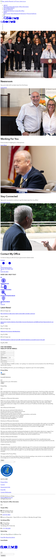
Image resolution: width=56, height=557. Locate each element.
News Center (7, 13)
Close (2, 383)
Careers (3, 484)
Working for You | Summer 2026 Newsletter (10, 331)
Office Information (24, 6)
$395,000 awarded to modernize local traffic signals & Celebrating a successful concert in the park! (23, 339)
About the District (8, 6)
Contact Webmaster (6, 492)
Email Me (3, 489)
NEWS (5, 12)
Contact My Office (19, 11)
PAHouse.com (7, 16)
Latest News (4, 87)
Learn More (4, 145)
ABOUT (6, 5)
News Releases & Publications (18, 13)
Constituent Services (9, 11)
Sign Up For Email (5, 202)
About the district (10, 537)
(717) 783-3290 (6, 528)
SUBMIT (3, 374)
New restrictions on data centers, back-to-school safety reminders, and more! (18, 313)
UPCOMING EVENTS (9, 8)
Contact (3, 260)
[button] (4, 263)
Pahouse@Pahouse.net (7, 497)
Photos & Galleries (31, 13)
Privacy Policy (4, 370)
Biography (16, 6)
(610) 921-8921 (6, 514)
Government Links (5, 487)
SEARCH (3, 555)
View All (3, 304)
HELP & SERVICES (8, 9)
